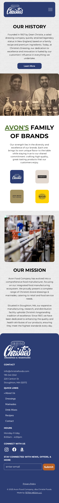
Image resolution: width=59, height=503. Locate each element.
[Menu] (50, 9)
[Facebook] (14, 449)
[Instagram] (6, 449)
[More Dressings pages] (17, 398)
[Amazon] (22, 449)
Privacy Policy (29, 484)
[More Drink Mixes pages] (19, 410)
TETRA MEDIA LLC (33, 493)
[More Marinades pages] (18, 404)
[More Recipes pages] (15, 415)
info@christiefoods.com (16, 371)
